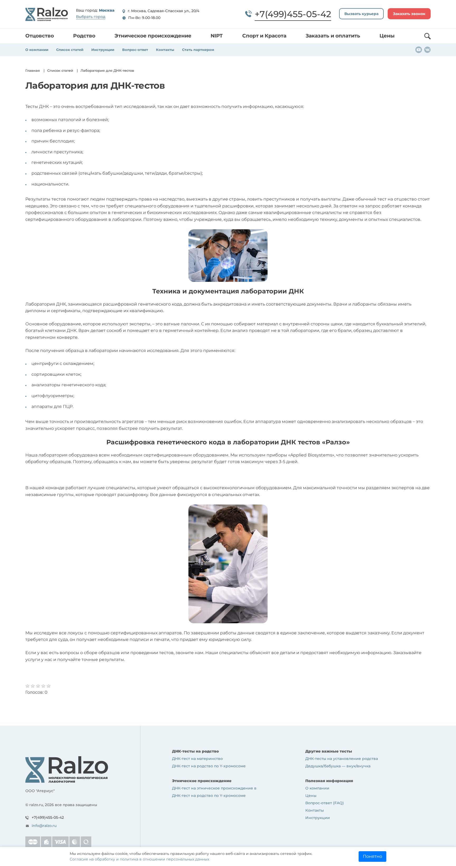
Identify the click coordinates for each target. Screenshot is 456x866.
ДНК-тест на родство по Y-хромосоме (209, 766)
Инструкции (102, 49)
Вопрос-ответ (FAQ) (324, 803)
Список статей (69, 49)
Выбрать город (90, 16)
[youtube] (418, 49)
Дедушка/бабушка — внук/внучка (337, 766)
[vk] (427, 49)
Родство (84, 36)
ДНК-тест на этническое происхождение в (214, 788)
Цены (387, 36)
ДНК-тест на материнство (197, 758)
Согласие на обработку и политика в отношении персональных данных (139, 859)
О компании (36, 49)
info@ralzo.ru (44, 825)
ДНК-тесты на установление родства (341, 758)
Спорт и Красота (264, 36)
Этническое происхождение (153, 36)
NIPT (217, 36)
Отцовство (39, 36)
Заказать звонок (409, 13)
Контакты (165, 49)
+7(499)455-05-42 (48, 817)
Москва (107, 10)
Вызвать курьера (361, 13)
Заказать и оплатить (333, 36)
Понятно (372, 856)
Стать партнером (198, 49)
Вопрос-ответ (135, 49)
